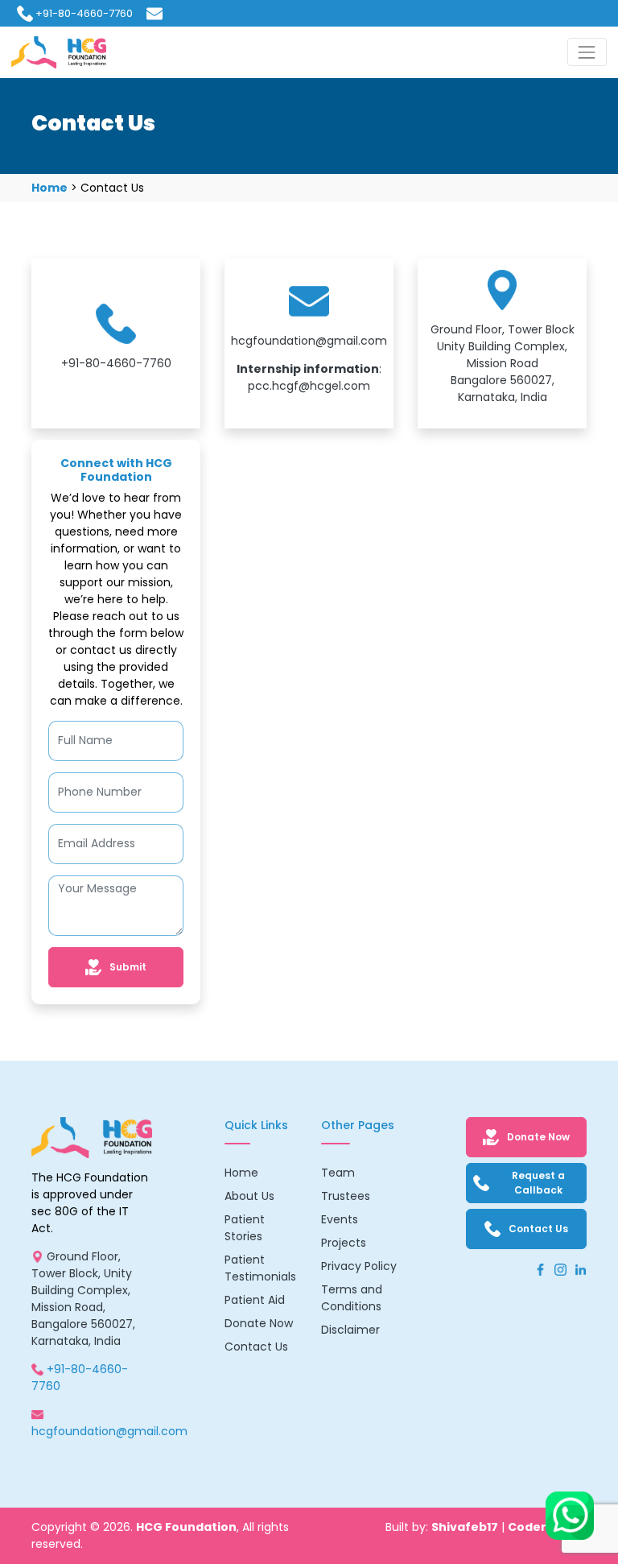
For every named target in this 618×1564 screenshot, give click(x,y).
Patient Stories (245, 1227)
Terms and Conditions (351, 1297)
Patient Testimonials (260, 1268)
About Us (249, 1196)
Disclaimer (350, 1330)
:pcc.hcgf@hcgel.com (309, 377)
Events (339, 1219)
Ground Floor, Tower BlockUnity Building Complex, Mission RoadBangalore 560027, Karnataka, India (503, 363)
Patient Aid (255, 1300)
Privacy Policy (359, 1266)
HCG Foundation (186, 1527)
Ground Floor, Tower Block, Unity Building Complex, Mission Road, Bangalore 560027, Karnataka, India (83, 1298)
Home (49, 188)
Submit (127, 967)
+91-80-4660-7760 (84, 13)
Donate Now (259, 1323)
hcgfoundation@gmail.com (309, 341)
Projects (343, 1243)
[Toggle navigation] (587, 52)
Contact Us (256, 1347)
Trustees (345, 1196)
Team (338, 1173)
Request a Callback (538, 1183)
